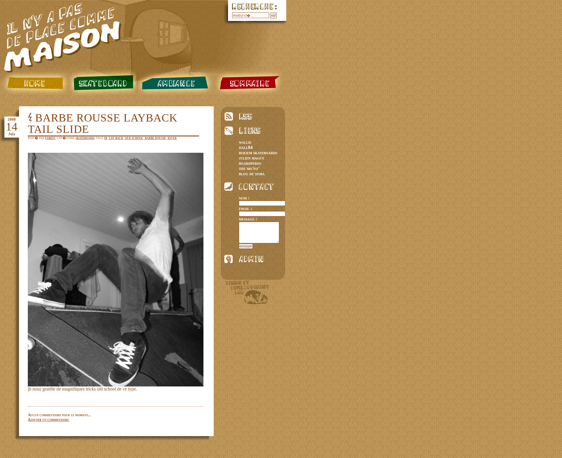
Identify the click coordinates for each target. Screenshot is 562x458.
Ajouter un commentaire (48, 419)
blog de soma (252, 173)
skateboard (102, 83)
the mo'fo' (249, 168)
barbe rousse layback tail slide (102, 123)
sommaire (250, 83)
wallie (245, 142)
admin (246, 259)
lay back (115, 138)
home (34, 83)
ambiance (176, 83)
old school (133, 138)
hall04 (246, 147)
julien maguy (251, 157)
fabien (50, 138)
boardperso (250, 163)
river (172, 138)
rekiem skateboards (258, 152)
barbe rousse (155, 138)
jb (105, 138)
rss (246, 116)
